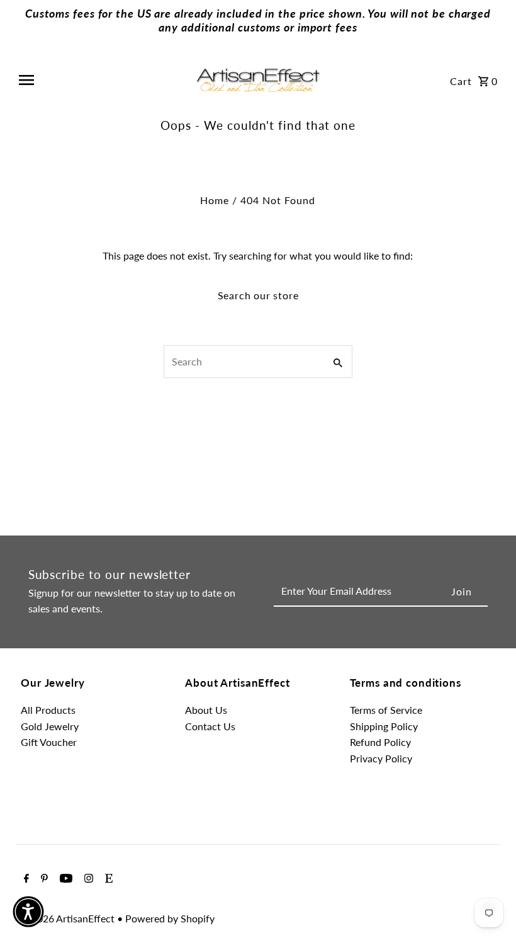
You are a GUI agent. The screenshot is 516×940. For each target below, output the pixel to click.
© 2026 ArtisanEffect (69, 918)
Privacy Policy (381, 758)
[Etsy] (107, 878)
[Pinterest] (43, 878)
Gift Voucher (49, 742)
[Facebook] (25, 878)
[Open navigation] (101, 80)
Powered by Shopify (170, 918)
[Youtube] (64, 878)
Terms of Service (386, 710)
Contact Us (210, 726)
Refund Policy (380, 742)
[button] (28, 911)
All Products (48, 710)
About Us (206, 710)
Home (214, 200)
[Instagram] (87, 878)
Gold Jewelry (50, 726)
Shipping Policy (384, 726)
